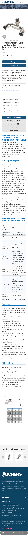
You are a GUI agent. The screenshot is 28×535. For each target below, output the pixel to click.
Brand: (15, 85)
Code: (15, 88)
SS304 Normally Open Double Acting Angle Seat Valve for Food (19, 462)
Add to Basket (14, 66)
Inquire (15, 62)
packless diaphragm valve (10, 102)
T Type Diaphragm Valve (10, 111)
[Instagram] (11, 528)
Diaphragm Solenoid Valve (10, 99)
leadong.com (5, 525)
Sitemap (13, 523)
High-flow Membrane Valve (10, 105)
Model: (3, 86)
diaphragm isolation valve (10, 108)
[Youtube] (8, 528)
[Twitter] (5, 528)
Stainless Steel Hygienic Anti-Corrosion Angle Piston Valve (9, 462)
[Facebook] (3, 528)
